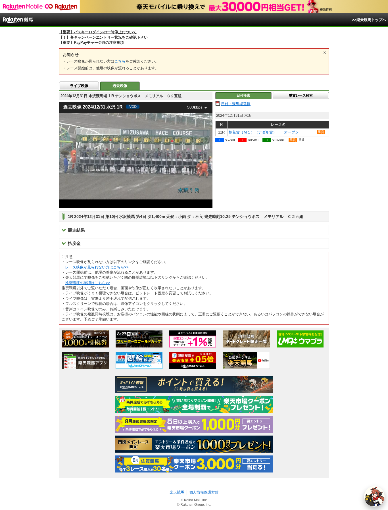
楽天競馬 (177, 492)
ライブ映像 (79, 86)
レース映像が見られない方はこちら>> (97, 267)
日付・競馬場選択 (236, 104)
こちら (120, 61)
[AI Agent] (374, 496)
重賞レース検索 (301, 95)
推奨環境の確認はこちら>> (87, 283)
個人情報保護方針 (204, 492)
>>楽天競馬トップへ (369, 20)
